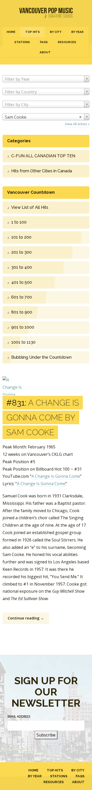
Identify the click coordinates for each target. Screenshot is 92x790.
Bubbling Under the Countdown (41, 357)
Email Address (19, 716)
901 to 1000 (22, 327)
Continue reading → (26, 618)
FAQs (44, 42)
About (45, 52)
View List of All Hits (29, 207)
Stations (22, 42)
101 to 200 (21, 237)
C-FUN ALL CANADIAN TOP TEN (43, 155)
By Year (77, 32)
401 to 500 (21, 282)
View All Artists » (77, 124)
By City (55, 32)
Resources (67, 42)
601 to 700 (21, 297)
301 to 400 (21, 267)
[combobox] (46, 78)
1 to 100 (19, 222)
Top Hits (32, 32)
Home (11, 32)
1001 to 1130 (23, 342)
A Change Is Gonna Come (55, 476)
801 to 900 (21, 312)
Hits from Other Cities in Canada (41, 171)
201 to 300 (21, 252)
